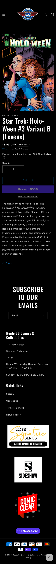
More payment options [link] (28, 196)
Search (10, 394)
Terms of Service (15, 408)
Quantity (6, 163)
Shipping (5, 149)
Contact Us (12, 401)
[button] (3, 14)
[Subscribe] (43, 315)
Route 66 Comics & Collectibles (26, 555)
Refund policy (13, 414)
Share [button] (9, 263)
